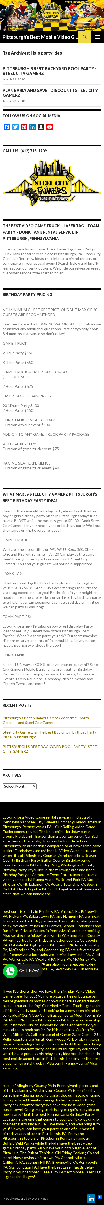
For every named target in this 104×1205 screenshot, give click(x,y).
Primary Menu (97, 37)
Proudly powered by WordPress (25, 1198)
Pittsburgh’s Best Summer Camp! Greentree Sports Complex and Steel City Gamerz (46, 720)
